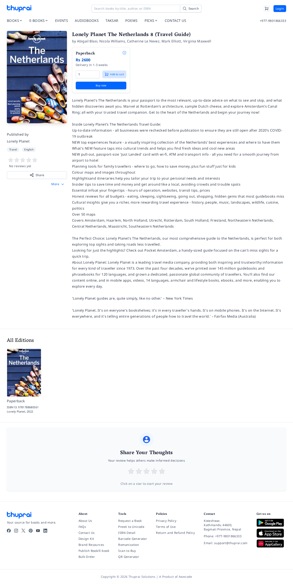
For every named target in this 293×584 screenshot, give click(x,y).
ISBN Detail (126, 533)
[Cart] (266, 8)
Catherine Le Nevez (143, 41)
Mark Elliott (171, 41)
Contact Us (87, 533)
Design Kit (86, 539)
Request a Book (130, 521)
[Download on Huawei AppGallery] (271, 543)
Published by (18, 134)
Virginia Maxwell (197, 41)
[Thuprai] (19, 8)
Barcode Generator (132, 539)
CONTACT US (175, 20)
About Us (85, 521)
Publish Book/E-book (94, 551)
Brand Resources (91, 545)
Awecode (185, 577)
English (28, 149)
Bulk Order (87, 557)
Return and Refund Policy (175, 533)
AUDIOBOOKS (87, 20)
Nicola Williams (112, 41)
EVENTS (61, 20)
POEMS (131, 20)
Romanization (128, 545)
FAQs (82, 527)
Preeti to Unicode (131, 527)
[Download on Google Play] (271, 523)
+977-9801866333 (273, 21)
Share (40, 175)
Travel (13, 149)
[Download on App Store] (271, 533)
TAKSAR (112, 20)
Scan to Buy (127, 551)
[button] (58, 184)
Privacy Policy (166, 521)
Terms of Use (166, 527)
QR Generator (128, 557)
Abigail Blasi (87, 41)
